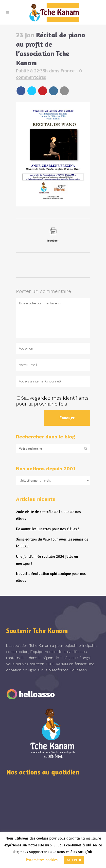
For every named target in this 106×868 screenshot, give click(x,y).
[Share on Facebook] (21, 90)
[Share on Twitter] (31, 90)
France (67, 71)
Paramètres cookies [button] (42, 859)
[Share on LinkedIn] (53, 90)
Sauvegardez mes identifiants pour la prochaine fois (52, 401)
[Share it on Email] (64, 90)
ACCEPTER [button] (74, 860)
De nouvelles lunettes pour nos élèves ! (47, 529)
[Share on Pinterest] (42, 90)
